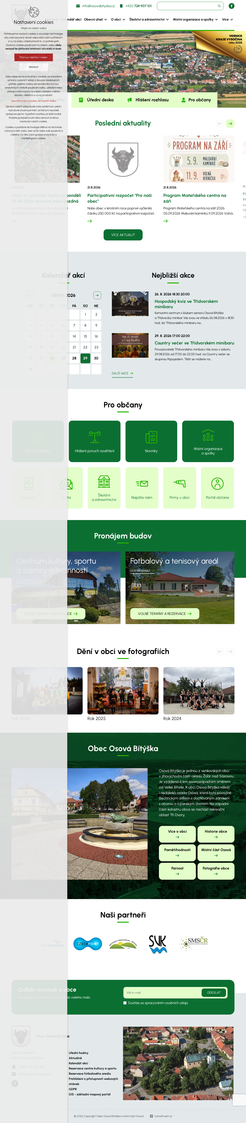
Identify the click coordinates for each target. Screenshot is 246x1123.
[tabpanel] (123, 184)
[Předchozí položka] (220, 123)
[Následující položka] (230, 123)
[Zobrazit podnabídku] (105, 19)
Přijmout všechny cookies (33, 57)
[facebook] (231, 6)
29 (85, 358)
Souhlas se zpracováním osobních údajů (158, 1003)
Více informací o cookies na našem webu (33, 100)
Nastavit (33, 66)
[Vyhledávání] (190, 6)
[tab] (95, 100)
